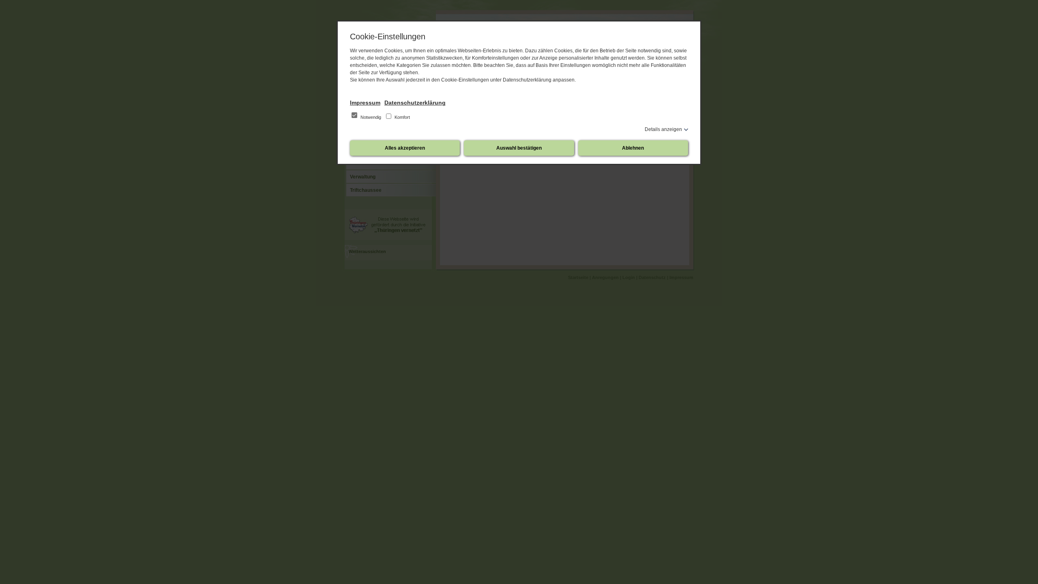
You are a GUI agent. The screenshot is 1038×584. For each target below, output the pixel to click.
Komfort (401, 117)
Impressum (365, 102)
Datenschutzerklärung (415, 102)
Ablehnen (633, 148)
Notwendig (370, 117)
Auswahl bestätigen (519, 148)
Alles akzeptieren (405, 148)
